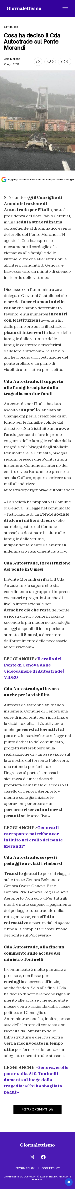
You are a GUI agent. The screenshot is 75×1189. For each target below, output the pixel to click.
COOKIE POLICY (51, 1168)
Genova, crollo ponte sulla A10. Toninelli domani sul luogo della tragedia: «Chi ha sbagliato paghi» (36, 1080)
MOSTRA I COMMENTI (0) (37, 1109)
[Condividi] (38, 62)
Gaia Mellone (12, 58)
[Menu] (65, 9)
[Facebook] (43, 1157)
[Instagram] (32, 1157)
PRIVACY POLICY (25, 1168)
